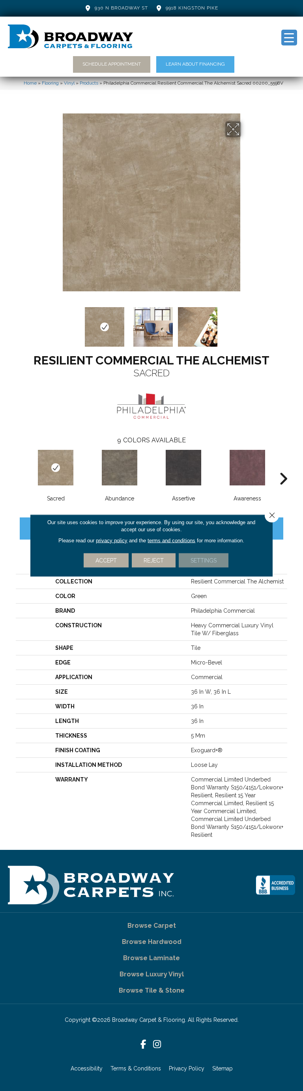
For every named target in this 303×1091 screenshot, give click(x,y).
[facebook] (143, 1044)
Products (89, 83)
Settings (204, 560)
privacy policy (111, 541)
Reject (154, 560)
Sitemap (222, 1068)
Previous (57, 323)
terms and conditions (171, 541)
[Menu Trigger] (289, 37)
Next (246, 323)
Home (30, 83)
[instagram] (157, 1044)
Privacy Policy (186, 1068)
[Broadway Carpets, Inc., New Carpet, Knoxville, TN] (275, 885)
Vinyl (69, 83)
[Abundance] (120, 467)
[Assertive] (183, 467)
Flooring (50, 83)
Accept (106, 560)
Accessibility (87, 1068)
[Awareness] (247, 467)
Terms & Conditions (135, 1068)
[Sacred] (56, 467)
